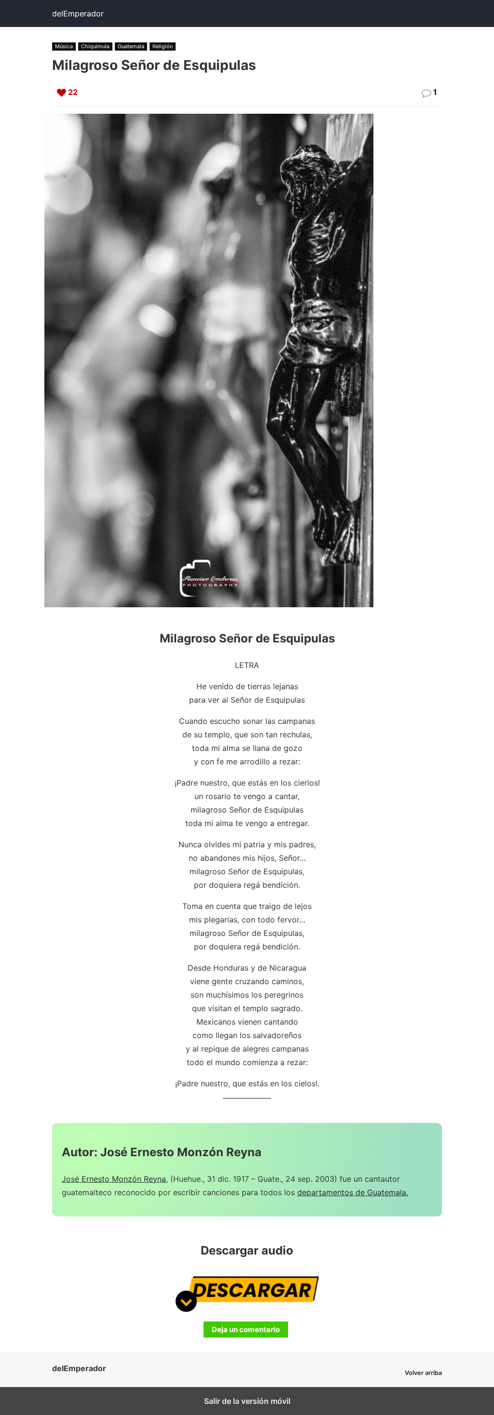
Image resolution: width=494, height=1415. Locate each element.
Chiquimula (95, 46)
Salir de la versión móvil (247, 1401)
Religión (162, 46)
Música (64, 46)
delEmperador (78, 13)
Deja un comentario (246, 1329)
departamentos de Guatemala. (352, 1192)
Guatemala (131, 46)
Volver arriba (423, 1372)
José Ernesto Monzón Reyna (114, 1179)
